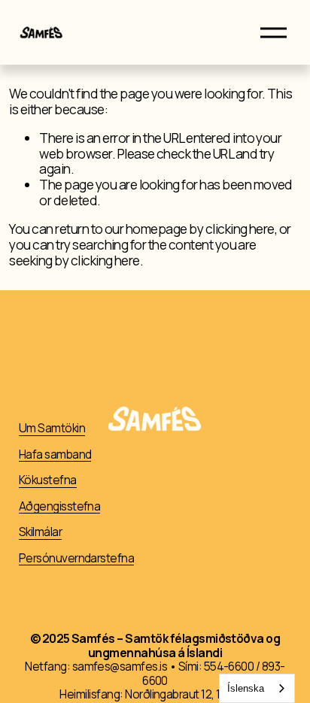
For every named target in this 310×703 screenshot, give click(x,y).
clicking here (240, 229)
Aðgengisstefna (60, 507)
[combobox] (257, 688)
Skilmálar (40, 533)
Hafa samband (55, 455)
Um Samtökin (52, 429)
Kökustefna (48, 481)
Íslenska (245, 688)
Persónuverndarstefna (77, 559)
